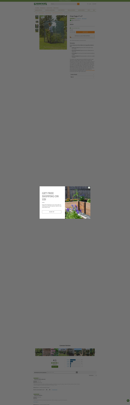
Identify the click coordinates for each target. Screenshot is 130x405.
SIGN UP (51, 211)
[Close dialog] (89, 188)
